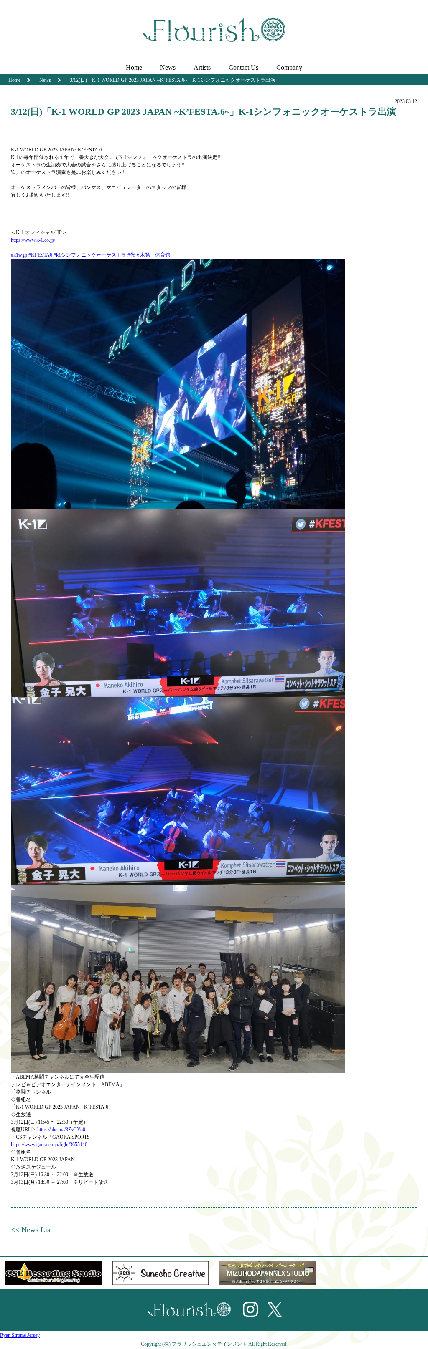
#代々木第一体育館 (148, 255)
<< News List (31, 1229)
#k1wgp (19, 255)
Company (289, 67)
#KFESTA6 (40, 255)
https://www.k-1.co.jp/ (33, 240)
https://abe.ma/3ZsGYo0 (61, 1129)
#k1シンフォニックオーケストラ (90, 255)
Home (134, 67)
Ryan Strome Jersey (20, 1335)
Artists (202, 67)
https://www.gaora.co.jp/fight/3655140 (49, 1144)
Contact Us (243, 67)
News (168, 67)
